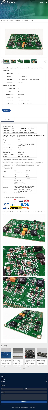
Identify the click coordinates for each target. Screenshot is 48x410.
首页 (7, 20)
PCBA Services (17, 20)
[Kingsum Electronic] (12, 2)
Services (11, 20)
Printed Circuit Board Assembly (27, 20)
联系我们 (6, 110)
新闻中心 (3, 379)
